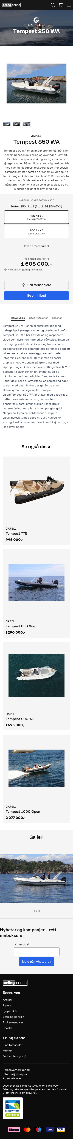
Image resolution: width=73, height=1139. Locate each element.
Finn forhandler (13, 1045)
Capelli (36, 136)
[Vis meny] (69, 5)
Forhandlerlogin (13, 1056)
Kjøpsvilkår (10, 1011)
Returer (8, 1005)
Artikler (7, 999)
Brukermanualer (13, 1022)
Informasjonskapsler (16, 1074)
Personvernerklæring (16, 1070)
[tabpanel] (36, 376)
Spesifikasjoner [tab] (38, 317)
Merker (7, 1050)
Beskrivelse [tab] (18, 317)
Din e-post (21, 944)
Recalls (7, 1028)
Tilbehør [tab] (57, 317)
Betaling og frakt (13, 1016)
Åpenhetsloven (12, 1078)
